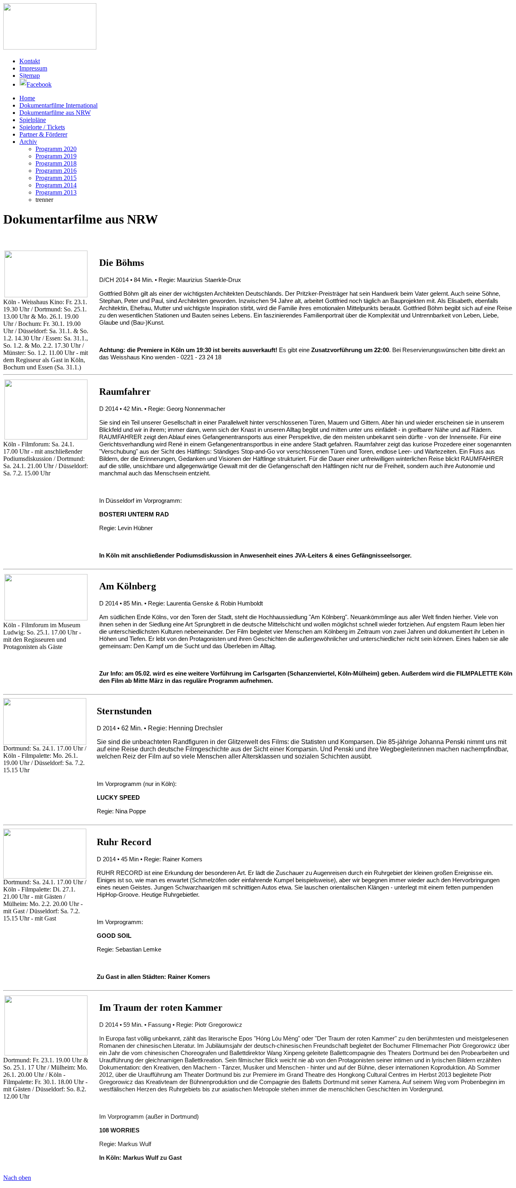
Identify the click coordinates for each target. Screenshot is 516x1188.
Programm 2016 (56, 170)
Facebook (39, 84)
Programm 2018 (56, 163)
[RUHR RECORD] (44, 854)
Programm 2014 (56, 185)
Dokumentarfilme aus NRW (55, 112)
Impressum (33, 68)
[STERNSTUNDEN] (44, 721)
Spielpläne (32, 119)
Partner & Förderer (43, 134)
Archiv (28, 141)
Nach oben (17, 1177)
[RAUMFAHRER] (46, 409)
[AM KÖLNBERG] (46, 597)
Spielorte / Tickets (42, 127)
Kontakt (29, 61)
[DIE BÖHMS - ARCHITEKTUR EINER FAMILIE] (46, 274)
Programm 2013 (56, 192)
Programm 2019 (56, 156)
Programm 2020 (56, 148)
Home (27, 98)
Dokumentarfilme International (58, 105)
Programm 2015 (56, 177)
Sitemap (29, 75)
